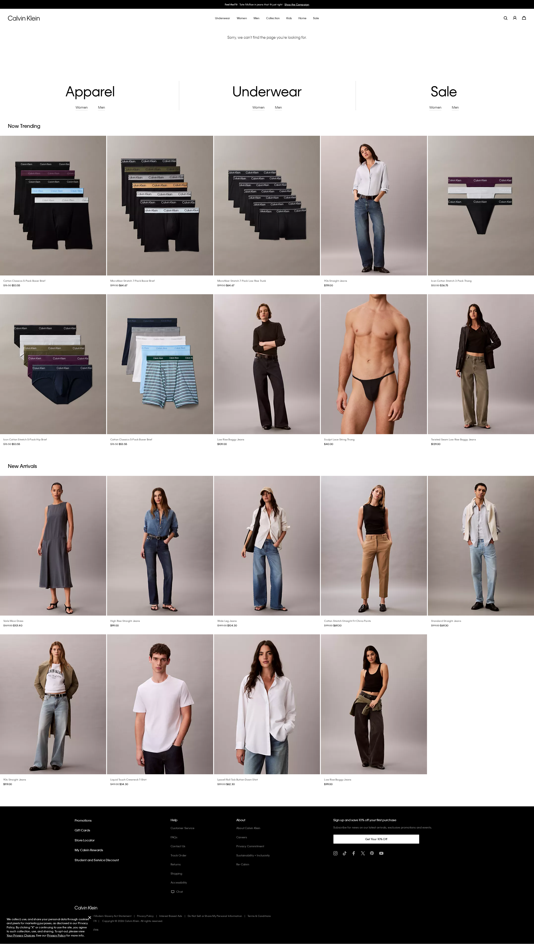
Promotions (83, 820)
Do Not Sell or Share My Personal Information (215, 916)
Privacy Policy (145, 916)
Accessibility (179, 882)
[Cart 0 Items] (524, 18)
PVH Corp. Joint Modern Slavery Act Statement (103, 916)
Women (277, 4)
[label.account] (515, 18)
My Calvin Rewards (89, 850)
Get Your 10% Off (376, 839)
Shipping (176, 873)
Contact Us (178, 846)
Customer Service (182, 828)
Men (286, 4)
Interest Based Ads (170, 916)
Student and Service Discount (97, 860)
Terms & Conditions (259, 916)
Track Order (178, 855)
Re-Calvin (242, 864)
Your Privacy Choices (21, 935)
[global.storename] (24, 18)
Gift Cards (82, 830)
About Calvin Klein (248, 828)
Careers (241, 837)
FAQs (174, 837)
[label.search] (506, 18)
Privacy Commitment (250, 846)
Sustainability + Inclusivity (253, 855)
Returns (176, 864)
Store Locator (85, 840)
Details (295, 4)
